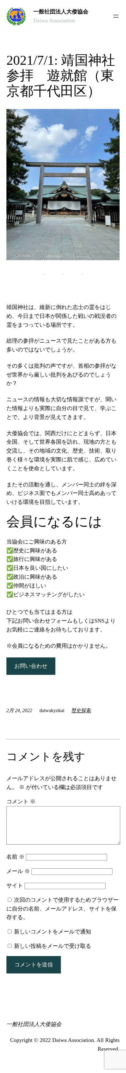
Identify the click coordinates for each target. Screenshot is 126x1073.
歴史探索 (81, 710)
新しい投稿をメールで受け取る (52, 946)
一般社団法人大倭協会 (60, 12)
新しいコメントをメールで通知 (52, 932)
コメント (20, 801)
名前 (15, 857)
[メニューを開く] (116, 16)
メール (18, 871)
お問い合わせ (30, 666)
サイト (14, 885)
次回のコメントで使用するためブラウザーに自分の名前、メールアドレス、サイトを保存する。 (62, 909)
